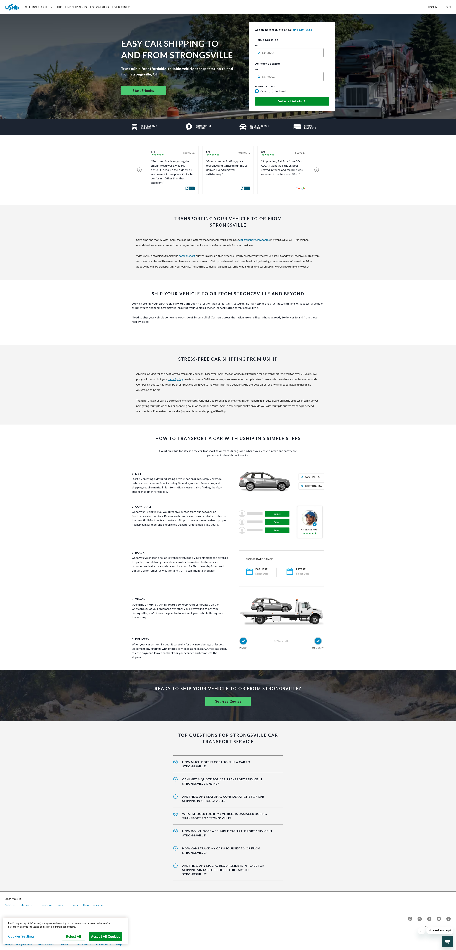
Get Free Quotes (228, 701)
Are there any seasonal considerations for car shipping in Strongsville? (223, 798)
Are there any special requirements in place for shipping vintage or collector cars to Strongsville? (223, 870)
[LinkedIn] (448, 919)
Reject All (73, 936)
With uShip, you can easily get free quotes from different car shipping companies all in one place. (226, 784)
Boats (74, 904)
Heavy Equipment (93, 904)
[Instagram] (420, 919)
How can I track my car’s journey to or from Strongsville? (221, 850)
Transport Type (265, 86)
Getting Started (37, 7)
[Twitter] (429, 919)
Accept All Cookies (105, 936)
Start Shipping (144, 91)
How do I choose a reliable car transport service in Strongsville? (227, 833)
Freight (61, 904)
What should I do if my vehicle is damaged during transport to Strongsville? (224, 816)
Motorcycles (28, 904)
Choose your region (436, 927)
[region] (65, 931)
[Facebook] (410, 919)
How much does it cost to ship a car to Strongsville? (216, 764)
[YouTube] (439, 919)
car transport (187, 255)
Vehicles (10, 904)
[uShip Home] (12, 7)
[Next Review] (316, 170)
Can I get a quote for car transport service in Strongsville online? (222, 781)
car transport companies (254, 239)
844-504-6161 (302, 29)
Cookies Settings (21, 936)
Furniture (46, 904)
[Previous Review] (139, 170)
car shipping (175, 379)
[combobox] (289, 52)
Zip (256, 46)
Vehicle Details (290, 101)
